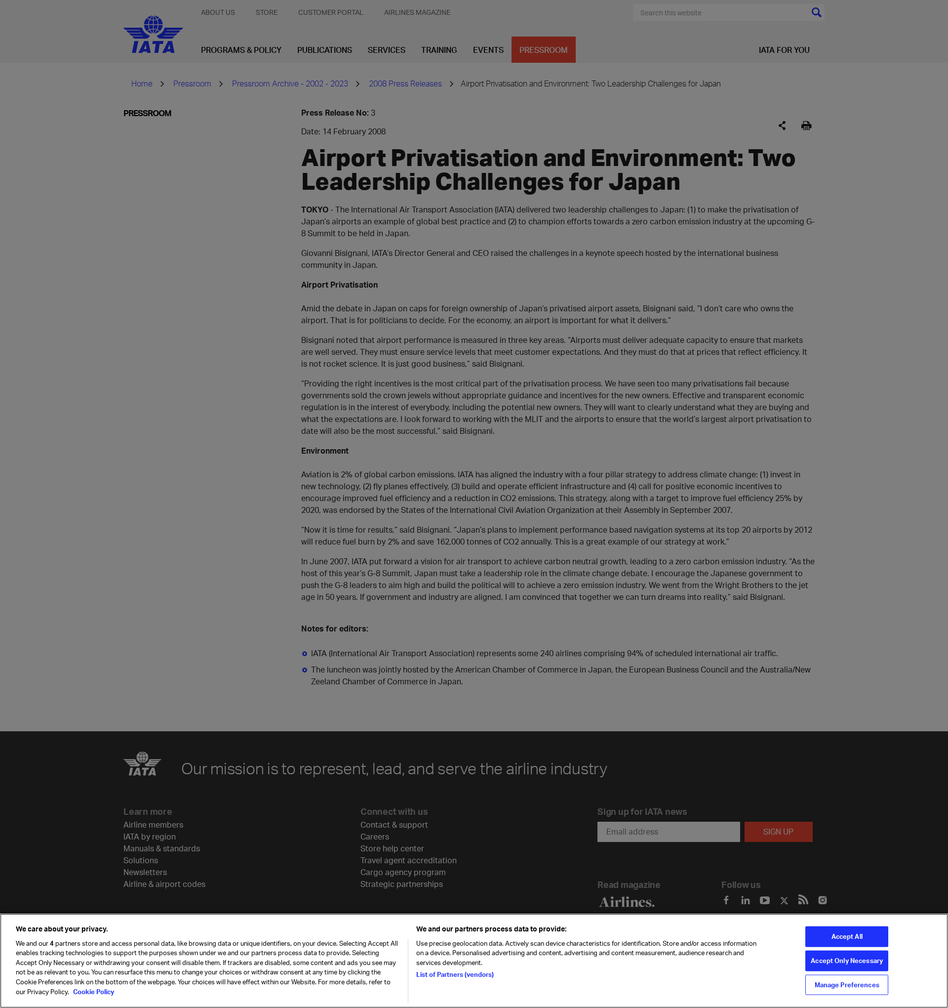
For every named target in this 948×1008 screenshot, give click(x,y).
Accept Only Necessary (847, 961)
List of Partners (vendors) (455, 974)
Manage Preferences (847, 984)
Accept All (847, 936)
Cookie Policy (93, 991)
